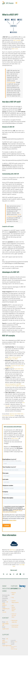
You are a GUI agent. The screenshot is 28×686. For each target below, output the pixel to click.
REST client (15, 49)
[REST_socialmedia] (14, 541)
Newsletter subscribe (14, 621)
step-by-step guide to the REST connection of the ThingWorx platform (14, 384)
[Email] (23, 574)
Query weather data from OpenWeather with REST (13, 358)
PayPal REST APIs (18, 369)
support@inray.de (6, 645)
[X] (3, 574)
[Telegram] (17, 574)
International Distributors (14, 626)
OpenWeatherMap (11, 82)
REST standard (17, 40)
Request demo (14, 593)
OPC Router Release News (14, 608)
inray (16, 641)
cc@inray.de (5, 629)
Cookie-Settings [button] (14, 649)
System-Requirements (14, 601)
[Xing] (20, 574)
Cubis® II (7, 406)
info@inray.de (5, 608)
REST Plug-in (15, 438)
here (23, 402)
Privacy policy (13, 646)
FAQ (13, 597)
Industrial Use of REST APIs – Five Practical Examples (13, 414)
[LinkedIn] (10, 574)
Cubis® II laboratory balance (14, 215)
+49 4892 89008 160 (5, 623)
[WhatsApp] (13, 574)
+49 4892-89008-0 (5, 603)
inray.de (4, 612)
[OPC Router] (8, 2)
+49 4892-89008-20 (5, 640)
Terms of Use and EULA (14, 615)
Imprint (12, 647)
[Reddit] (7, 574)
